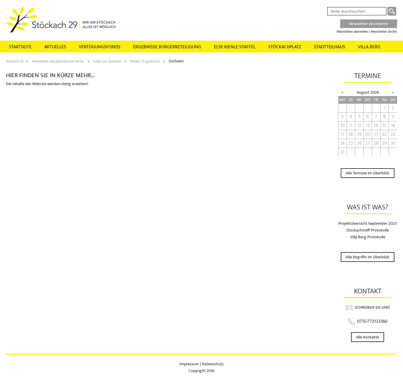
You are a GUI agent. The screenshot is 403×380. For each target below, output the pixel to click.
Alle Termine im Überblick (367, 173)
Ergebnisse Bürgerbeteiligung (167, 47)
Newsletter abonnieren (368, 23)
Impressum (189, 364)
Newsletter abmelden (352, 31)
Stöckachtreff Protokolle (367, 230)
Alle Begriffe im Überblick (367, 257)
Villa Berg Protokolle (367, 237)
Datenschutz (213, 364)
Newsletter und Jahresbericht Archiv (58, 61)
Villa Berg (369, 47)
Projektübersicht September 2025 (367, 223)
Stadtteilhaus (329, 47)
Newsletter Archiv (384, 31)
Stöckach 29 (14, 61)
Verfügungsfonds (99, 47)
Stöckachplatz (284, 47)
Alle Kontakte (367, 337)
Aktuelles (55, 47)
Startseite (20, 47)
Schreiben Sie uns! (372, 307)
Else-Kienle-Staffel (234, 47)
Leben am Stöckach (107, 61)
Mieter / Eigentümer (145, 61)
